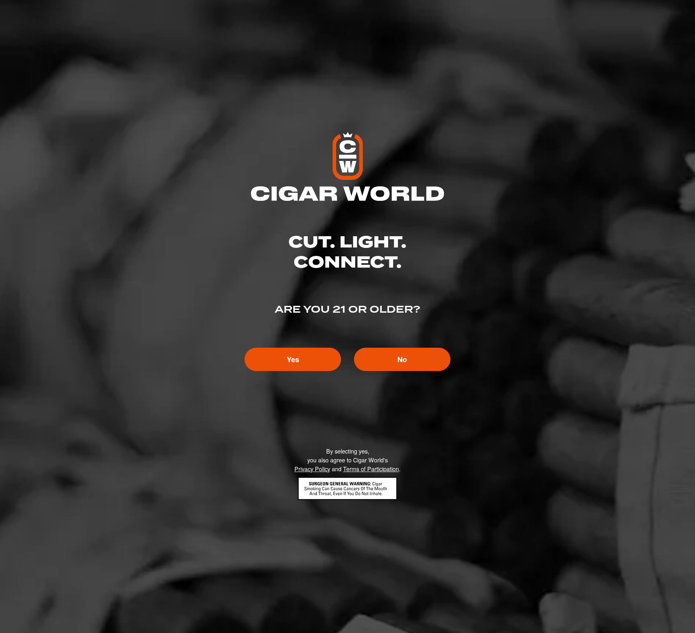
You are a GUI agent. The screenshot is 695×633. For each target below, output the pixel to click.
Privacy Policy (312, 468)
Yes (293, 359)
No (402, 359)
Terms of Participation (371, 468)
